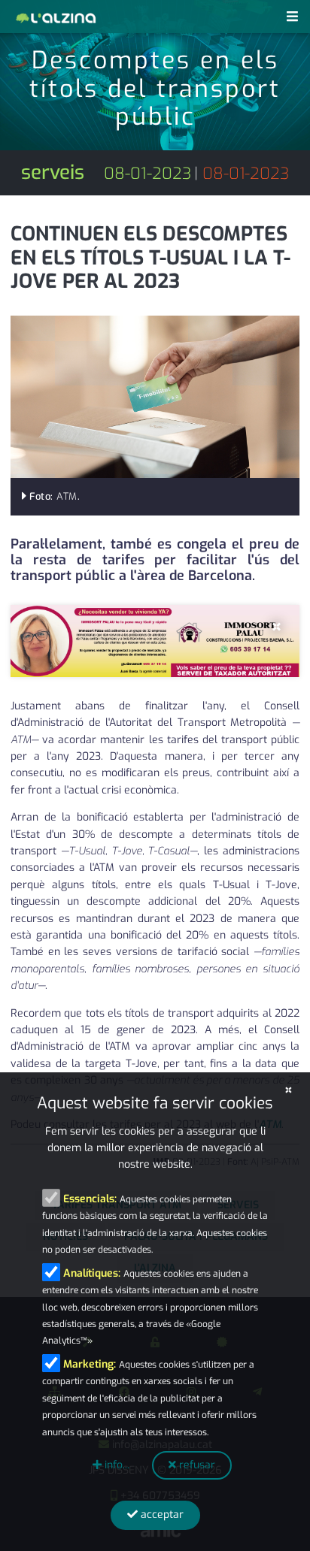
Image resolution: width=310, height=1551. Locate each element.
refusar (195, 1465)
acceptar (161, 1514)
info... (115, 1465)
